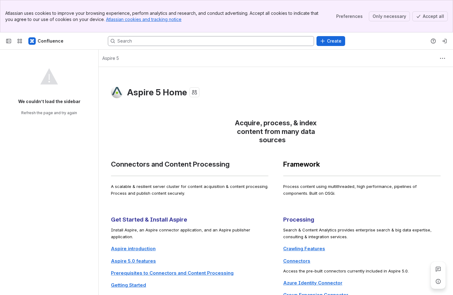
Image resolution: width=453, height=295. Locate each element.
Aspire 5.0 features (133, 261)
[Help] (433, 41)
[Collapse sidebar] (9, 41)
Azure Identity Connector (312, 283)
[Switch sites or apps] (20, 41)
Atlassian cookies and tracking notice (144, 19)
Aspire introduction (133, 248)
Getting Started (128, 285)
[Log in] (444, 41)
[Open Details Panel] (438, 281)
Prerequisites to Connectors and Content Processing (172, 273)
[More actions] (442, 58)
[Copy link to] (287, 140)
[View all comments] (438, 269)
